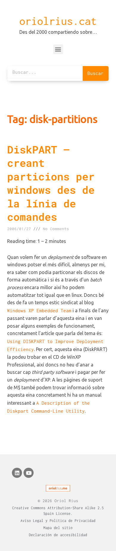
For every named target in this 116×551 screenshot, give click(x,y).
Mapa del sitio (58, 528)
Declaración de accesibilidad (58, 535)
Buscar (95, 73)
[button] (58, 49)
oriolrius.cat (58, 21)
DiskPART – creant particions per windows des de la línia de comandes (51, 183)
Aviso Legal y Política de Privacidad (58, 521)
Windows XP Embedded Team (39, 310)
